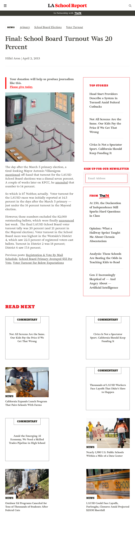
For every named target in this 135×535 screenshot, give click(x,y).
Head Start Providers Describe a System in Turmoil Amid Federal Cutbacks (104, 100)
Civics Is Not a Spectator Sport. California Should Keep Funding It (105, 149)
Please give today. (21, 87)
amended (61, 182)
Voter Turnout (74, 27)
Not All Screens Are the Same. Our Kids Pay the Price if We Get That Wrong (105, 125)
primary (25, 27)
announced (66, 220)
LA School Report (67, 5)
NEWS (11, 27)
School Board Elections (48, 27)
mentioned (12, 175)
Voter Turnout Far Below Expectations (38, 263)
